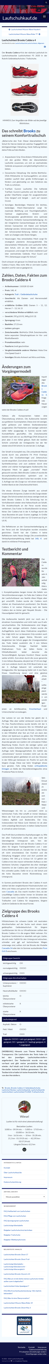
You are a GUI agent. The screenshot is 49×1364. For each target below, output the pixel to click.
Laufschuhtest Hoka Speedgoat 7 (16, 1286)
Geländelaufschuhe (32, 1088)
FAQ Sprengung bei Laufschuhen (16, 1221)
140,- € (38, 538)
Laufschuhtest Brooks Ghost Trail (17, 1259)
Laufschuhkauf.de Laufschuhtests (26, 43)
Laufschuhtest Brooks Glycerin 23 (17, 1274)
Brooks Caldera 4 (17, 1088)
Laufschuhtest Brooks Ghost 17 (16, 1254)
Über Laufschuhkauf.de (13, 1172)
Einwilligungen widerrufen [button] (36, 1354)
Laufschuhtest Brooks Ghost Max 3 (17, 1308)
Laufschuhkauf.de (20, 18)
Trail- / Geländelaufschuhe (26, 294)
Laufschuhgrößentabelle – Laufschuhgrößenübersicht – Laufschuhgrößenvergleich (15, 1266)
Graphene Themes (21, 1361)
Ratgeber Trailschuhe (12, 1235)
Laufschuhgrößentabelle (13, 1225)
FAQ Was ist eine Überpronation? (17, 1298)
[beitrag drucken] (45, 46)
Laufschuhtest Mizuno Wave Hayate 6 (25, 29)
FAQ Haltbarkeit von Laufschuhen (17, 1211)
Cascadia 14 (7, 948)
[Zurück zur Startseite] (24, 9)
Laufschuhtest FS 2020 (22, 1092)
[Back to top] (43, 1358)
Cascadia (10, 891)
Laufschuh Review (9, 1090)
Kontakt (7, 1168)
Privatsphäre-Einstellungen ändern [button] (32, 1352)
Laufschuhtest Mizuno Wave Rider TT (23, 34)
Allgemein (41, 43)
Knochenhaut (35, 709)
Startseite (21, 1347)
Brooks (29, 131)
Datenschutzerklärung (12, 1182)
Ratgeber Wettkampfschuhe (15, 1240)
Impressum (8, 1177)
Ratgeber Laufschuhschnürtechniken (18, 1230)
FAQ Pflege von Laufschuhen (15, 1216)
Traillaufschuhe (38, 1092)
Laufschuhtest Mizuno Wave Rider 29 (18, 1303)
